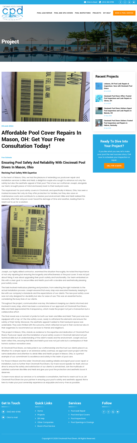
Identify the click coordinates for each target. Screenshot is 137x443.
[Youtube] (133, 2)
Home (40, 411)
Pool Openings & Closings (82, 422)
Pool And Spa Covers (63, 13)
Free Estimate (7, 157)
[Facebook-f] (120, 2)
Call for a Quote (114, 166)
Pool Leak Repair (44, 13)
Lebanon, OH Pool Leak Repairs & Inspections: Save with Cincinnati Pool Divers (118, 86)
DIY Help (107, 13)
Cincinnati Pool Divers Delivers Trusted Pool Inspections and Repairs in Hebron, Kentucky (118, 122)
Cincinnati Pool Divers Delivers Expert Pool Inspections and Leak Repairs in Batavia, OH (118, 110)
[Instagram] (125, 2)
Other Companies (45, 422)
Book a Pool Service (46, 426)
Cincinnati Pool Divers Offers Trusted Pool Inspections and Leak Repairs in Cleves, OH (117, 98)
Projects (97, 13)
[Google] (129, 2)
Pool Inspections (83, 13)
